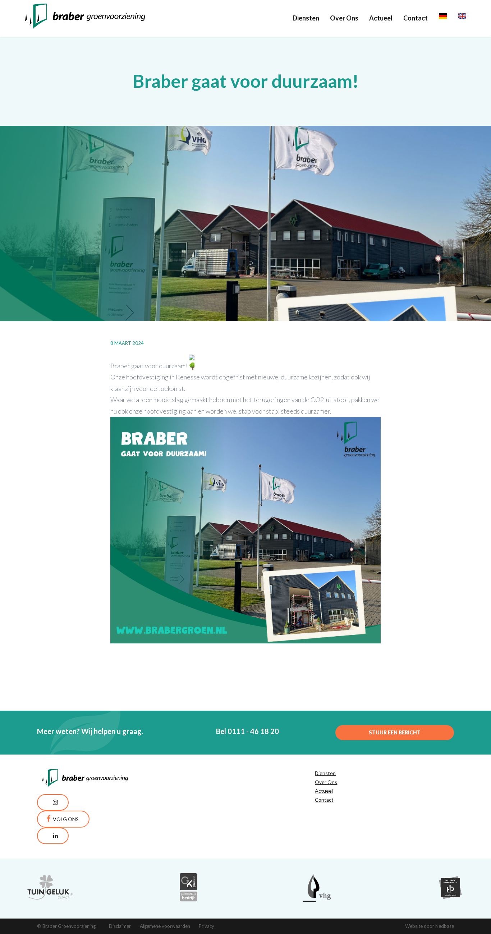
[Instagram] (53, 802)
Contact (415, 18)
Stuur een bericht (395, 732)
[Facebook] (63, 819)
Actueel (381, 18)
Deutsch (451, 18)
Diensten (306, 18)
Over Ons (344, 18)
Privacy (206, 926)
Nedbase (444, 926)
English (468, 18)
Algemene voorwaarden (165, 926)
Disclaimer (120, 926)
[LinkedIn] (53, 836)
